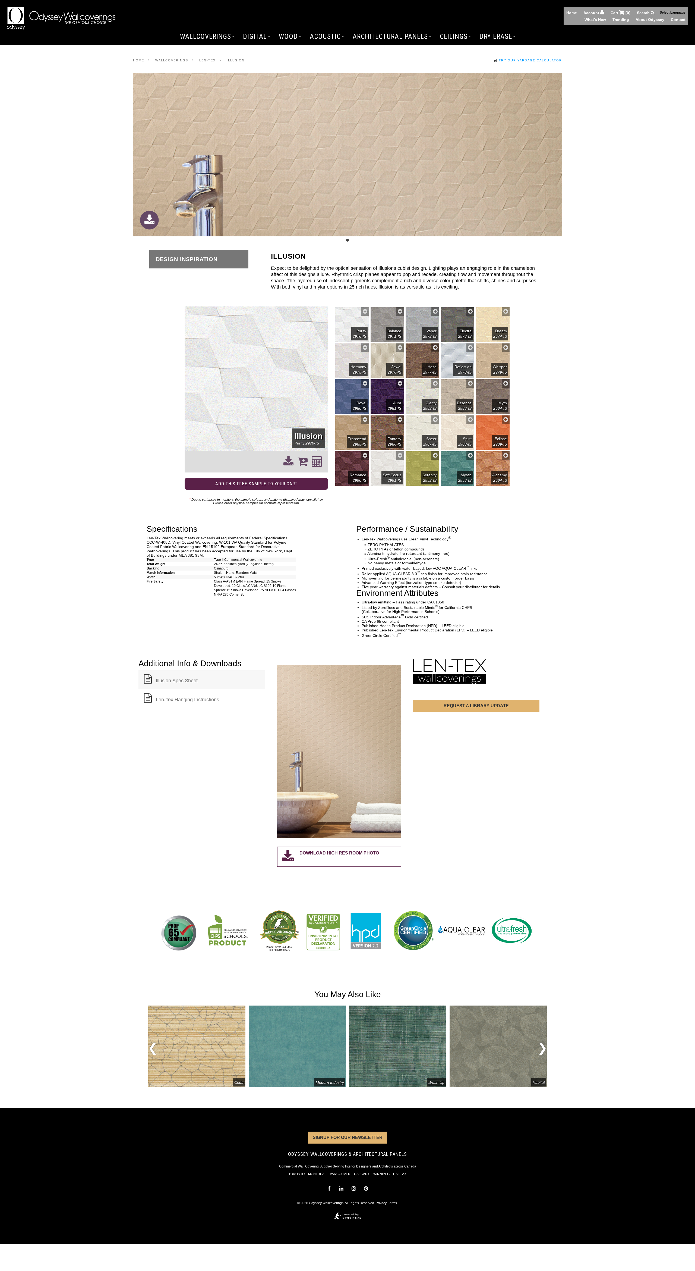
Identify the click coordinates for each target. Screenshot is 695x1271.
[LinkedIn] (341, 1189)
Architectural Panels (390, 36)
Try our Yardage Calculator (529, 60)
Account (591, 13)
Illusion (236, 60)
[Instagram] (354, 1189)
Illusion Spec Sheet (177, 680)
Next (542, 1046)
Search (644, 13)
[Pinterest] (366, 1189)
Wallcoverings (205, 36)
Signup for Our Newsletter (348, 1137)
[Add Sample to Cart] (365, 311)
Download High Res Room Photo (339, 853)
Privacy (381, 1203)
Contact (678, 19)
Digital (255, 36)
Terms (392, 1203)
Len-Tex (207, 60)
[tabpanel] (347, 155)
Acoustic (325, 36)
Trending (620, 19)
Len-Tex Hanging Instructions (187, 699)
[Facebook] (329, 1189)
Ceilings (453, 36)
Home (571, 13)
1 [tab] (347, 240)
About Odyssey (650, 19)
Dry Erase (495, 36)
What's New (595, 19)
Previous (153, 1050)
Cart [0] (620, 13)
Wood (288, 36)
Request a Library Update (476, 705)
